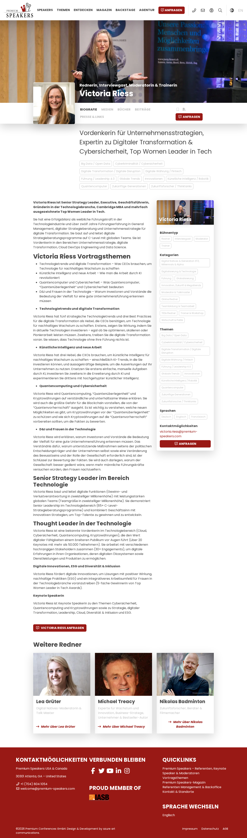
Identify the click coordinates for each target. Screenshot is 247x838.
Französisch (198, 416)
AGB (225, 829)
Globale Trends (130, 179)
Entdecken (83, 10)
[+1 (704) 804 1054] (194, 10)
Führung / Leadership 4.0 (98, 179)
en (240, 10)
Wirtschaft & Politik (172, 320)
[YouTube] (110, 771)
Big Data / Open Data (95, 164)
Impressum (190, 829)
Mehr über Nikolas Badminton (188, 724)
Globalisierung (185, 278)
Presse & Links (92, 117)
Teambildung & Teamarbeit (178, 306)
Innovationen (154, 179)
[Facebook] (93, 771)
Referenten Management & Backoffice (191, 787)
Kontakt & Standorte (178, 792)
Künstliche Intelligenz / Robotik (188, 179)
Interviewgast (183, 238)
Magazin (104, 10)
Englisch (181, 416)
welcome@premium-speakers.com (47, 788)
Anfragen (173, 10)
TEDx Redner (169, 313)
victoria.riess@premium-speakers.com (178, 433)
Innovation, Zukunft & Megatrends (181, 285)
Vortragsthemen (175, 778)
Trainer (166, 245)
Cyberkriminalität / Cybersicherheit (139, 164)
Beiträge (143, 109)
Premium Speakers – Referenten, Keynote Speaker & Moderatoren (194, 770)
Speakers (45, 10)
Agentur (147, 10)
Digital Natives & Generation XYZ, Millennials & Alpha (180, 262)
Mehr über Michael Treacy (124, 726)
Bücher (124, 109)
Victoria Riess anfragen (62, 628)
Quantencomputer (94, 186)
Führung (166, 278)
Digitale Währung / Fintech (163, 171)
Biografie (88, 109)
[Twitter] (101, 771)
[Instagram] (127, 771)
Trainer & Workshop (192, 313)
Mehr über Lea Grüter (58, 726)
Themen (63, 10)
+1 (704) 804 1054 (33, 784)
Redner (166, 238)
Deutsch (166, 416)
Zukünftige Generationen (129, 186)
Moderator (202, 238)
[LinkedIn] (118, 771)
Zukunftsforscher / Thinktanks (171, 186)
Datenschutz (210, 829)
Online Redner (170, 299)
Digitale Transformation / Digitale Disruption (110, 171)
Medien (107, 109)
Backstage (125, 10)
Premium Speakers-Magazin (184, 782)
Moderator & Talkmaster (176, 292)
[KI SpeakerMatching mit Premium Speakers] (211, 10)
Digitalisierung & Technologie (179, 271)
